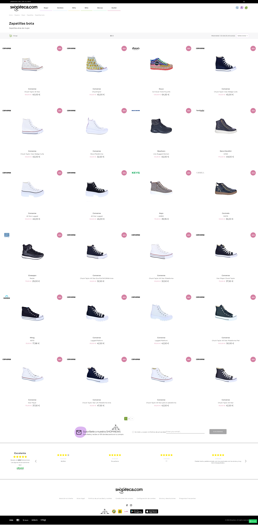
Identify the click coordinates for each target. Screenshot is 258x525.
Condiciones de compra (124, 498)
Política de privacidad (158, 432)
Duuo (161, 89)
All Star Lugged (32, 216)
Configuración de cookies (146, 498)
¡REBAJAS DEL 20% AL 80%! (20, 2)
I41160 (226, 154)
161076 (225, 216)
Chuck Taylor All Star (32, 92)
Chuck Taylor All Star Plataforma (161, 278)
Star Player (32, 403)
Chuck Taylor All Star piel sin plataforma (161, 403)
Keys (161, 213)
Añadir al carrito (32, 99)
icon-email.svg (244, 2)
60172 (32, 340)
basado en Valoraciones (20, 460)
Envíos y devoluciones (167, 498)
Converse (32, 89)
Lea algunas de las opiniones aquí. (20, 464)
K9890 (161, 216)
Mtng (32, 338)
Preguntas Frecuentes (187, 498)
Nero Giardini (225, 151)
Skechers (161, 151)
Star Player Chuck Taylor (226, 278)
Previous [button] (35, 461)
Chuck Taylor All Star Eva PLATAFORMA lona (96, 278)
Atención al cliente (66, 498)
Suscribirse (218, 432)
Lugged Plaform (97, 340)
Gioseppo (32, 275)
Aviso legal (81, 498)
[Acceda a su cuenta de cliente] (241, 8)
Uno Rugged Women (161, 154)
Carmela (225, 213)
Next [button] (246, 461)
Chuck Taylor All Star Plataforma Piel (226, 340)
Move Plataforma (96, 154)
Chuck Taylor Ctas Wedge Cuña (225, 92)
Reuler (32, 278)
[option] (63, 461)
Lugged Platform (161, 340)
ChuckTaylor (96, 92)
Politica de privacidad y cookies (100, 498)
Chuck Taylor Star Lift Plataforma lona (96, 403)
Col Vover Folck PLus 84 (161, 92)
